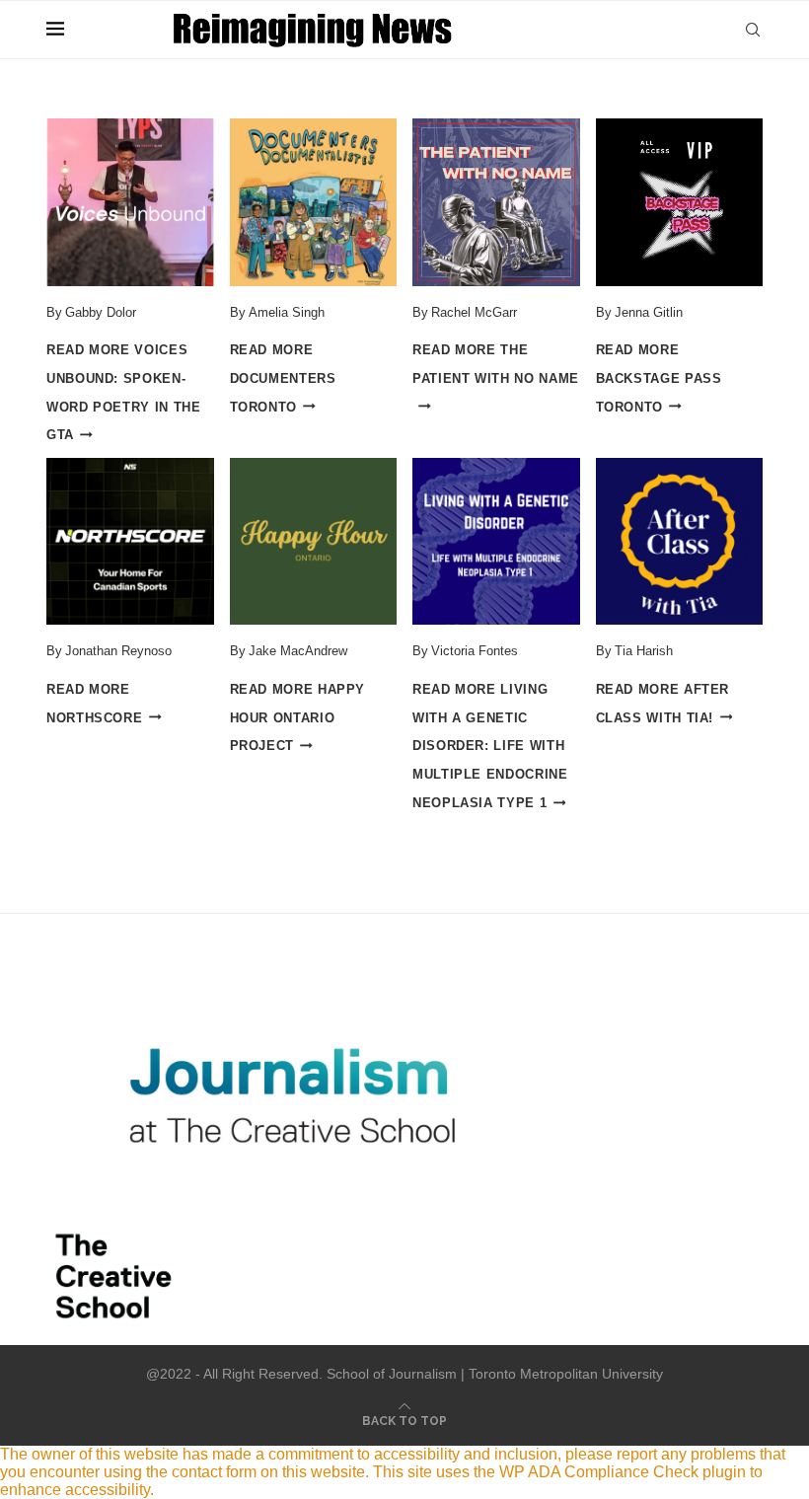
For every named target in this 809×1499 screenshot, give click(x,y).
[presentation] (130, 202)
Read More (283, 378)
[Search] (753, 29)
